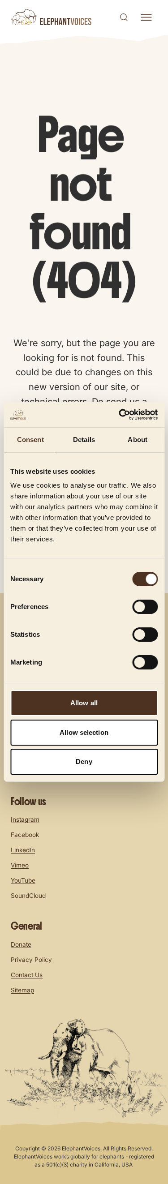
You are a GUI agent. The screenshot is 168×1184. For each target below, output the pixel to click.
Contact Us (27, 974)
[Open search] (123, 17)
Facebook (25, 834)
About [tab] (137, 439)
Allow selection (84, 732)
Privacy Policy (31, 959)
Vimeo (20, 865)
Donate (21, 944)
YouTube (23, 880)
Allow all (84, 703)
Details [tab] (84, 439)
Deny (84, 761)
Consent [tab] (30, 439)
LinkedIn (23, 850)
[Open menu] (145, 17)
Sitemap (22, 990)
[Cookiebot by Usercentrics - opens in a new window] (120, 414)
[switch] (145, 607)
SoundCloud (28, 895)
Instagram (25, 819)
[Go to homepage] (51, 17)
